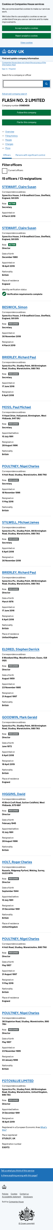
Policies (5, 1194)
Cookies (14, 1194)
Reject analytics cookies (26, 35)
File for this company (26, 122)
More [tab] (7, 148)
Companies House (16, 1201)
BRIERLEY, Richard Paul (19, 357)
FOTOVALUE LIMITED (18, 1081)
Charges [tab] (9, 144)
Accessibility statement (11, 1196)
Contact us (24, 1194)
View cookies (27, 42)
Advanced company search (14, 93)
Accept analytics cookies (26, 28)
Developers (28, 1196)
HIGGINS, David (13, 794)
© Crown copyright (27, 1223)
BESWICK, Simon (14, 307)
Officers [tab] (7, 155)
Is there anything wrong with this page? (19, 1175)
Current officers (15, 170)
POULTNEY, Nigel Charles (20, 466)
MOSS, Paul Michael (16, 407)
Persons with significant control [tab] (30, 155)
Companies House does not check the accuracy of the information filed (24, 63)
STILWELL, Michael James (20, 522)
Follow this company (26, 112)
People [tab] (8, 140)
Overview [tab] (9, 131)
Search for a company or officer (16, 75)
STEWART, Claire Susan (19, 187)
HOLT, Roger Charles (17, 862)
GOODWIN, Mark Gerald (19, 717)
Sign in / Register (9, 69)
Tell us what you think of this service (17, 1170)
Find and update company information (20, 58)
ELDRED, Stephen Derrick (20, 649)
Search (46, 83)
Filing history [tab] (11, 135)
